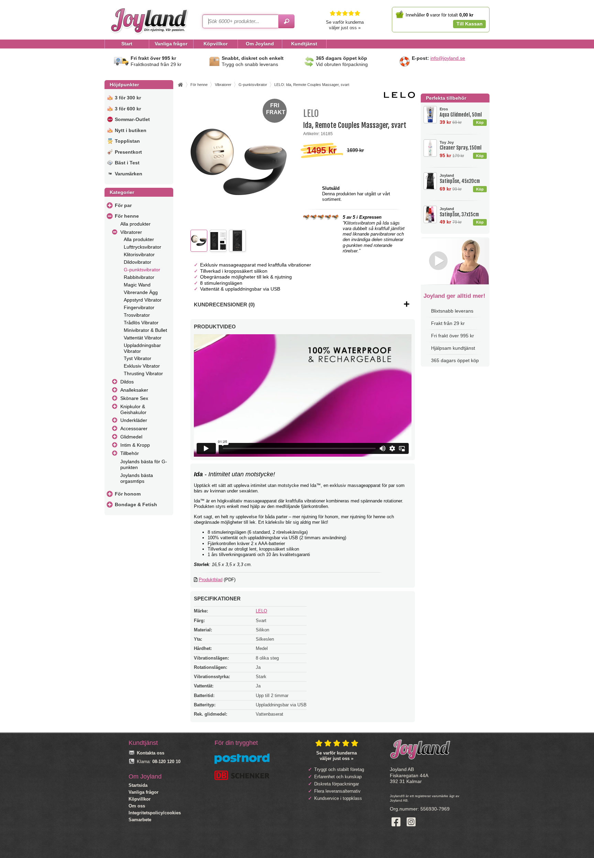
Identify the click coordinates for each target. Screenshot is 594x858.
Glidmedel (131, 436)
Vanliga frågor (143, 792)
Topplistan (127, 141)
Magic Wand (137, 284)
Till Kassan (469, 23)
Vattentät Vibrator (143, 337)
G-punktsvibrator (142, 269)
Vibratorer (131, 232)
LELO (261, 610)
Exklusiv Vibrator (142, 366)
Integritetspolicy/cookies (155, 812)
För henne (127, 216)
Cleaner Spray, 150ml (461, 145)
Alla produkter (135, 224)
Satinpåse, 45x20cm (460, 178)
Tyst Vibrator (137, 358)
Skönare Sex (134, 398)
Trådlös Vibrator (141, 322)
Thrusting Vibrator (143, 373)
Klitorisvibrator (139, 254)
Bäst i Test (127, 162)
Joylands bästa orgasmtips (136, 478)
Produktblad (210, 579)
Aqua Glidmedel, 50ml (461, 112)
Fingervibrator (139, 307)
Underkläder (133, 420)
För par (123, 205)
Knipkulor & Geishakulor (133, 409)
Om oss (137, 805)
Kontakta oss (150, 753)
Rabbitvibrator (139, 277)
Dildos (127, 381)
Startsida (138, 785)
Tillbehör (129, 453)
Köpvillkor (140, 799)
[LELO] (399, 96)
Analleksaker (134, 390)
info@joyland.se (447, 58)
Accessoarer (133, 428)
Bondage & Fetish (136, 504)
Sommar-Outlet (132, 119)
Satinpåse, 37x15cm (459, 212)
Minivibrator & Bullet (145, 330)
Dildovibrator (137, 262)
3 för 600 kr (128, 108)
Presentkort (128, 152)
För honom (128, 494)
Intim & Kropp (135, 445)
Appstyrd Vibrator (143, 300)
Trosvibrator (137, 315)
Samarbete (140, 819)
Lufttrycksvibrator (142, 247)
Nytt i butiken (130, 130)
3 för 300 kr (128, 97)
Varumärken (128, 173)
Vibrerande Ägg (141, 292)
